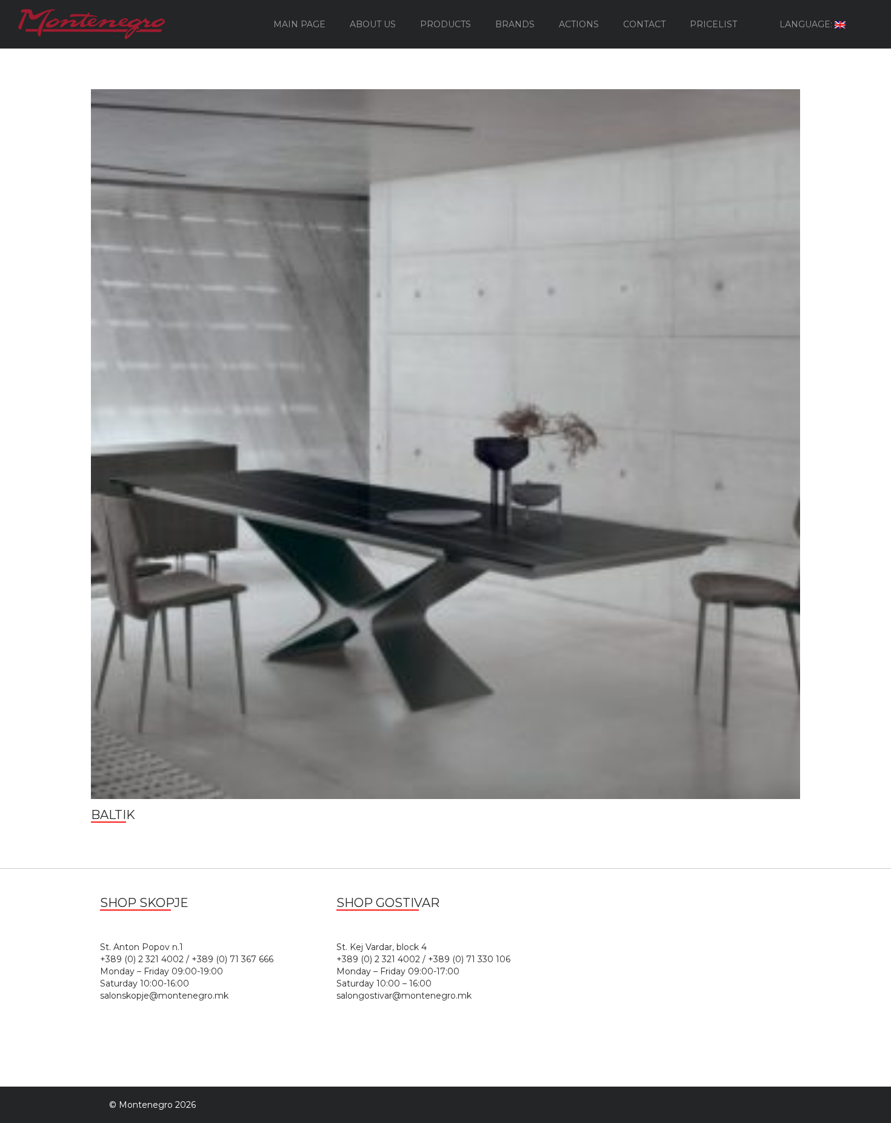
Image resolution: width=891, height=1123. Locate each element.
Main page (299, 24)
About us (373, 24)
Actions (579, 24)
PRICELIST (713, 24)
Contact (644, 24)
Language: (807, 24)
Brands (515, 24)
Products (445, 24)
